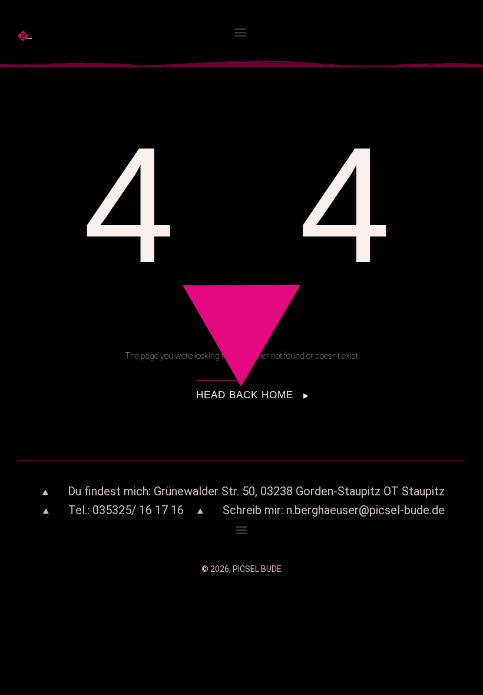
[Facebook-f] (432, 42)
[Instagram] (432, 28)
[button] (240, 32)
